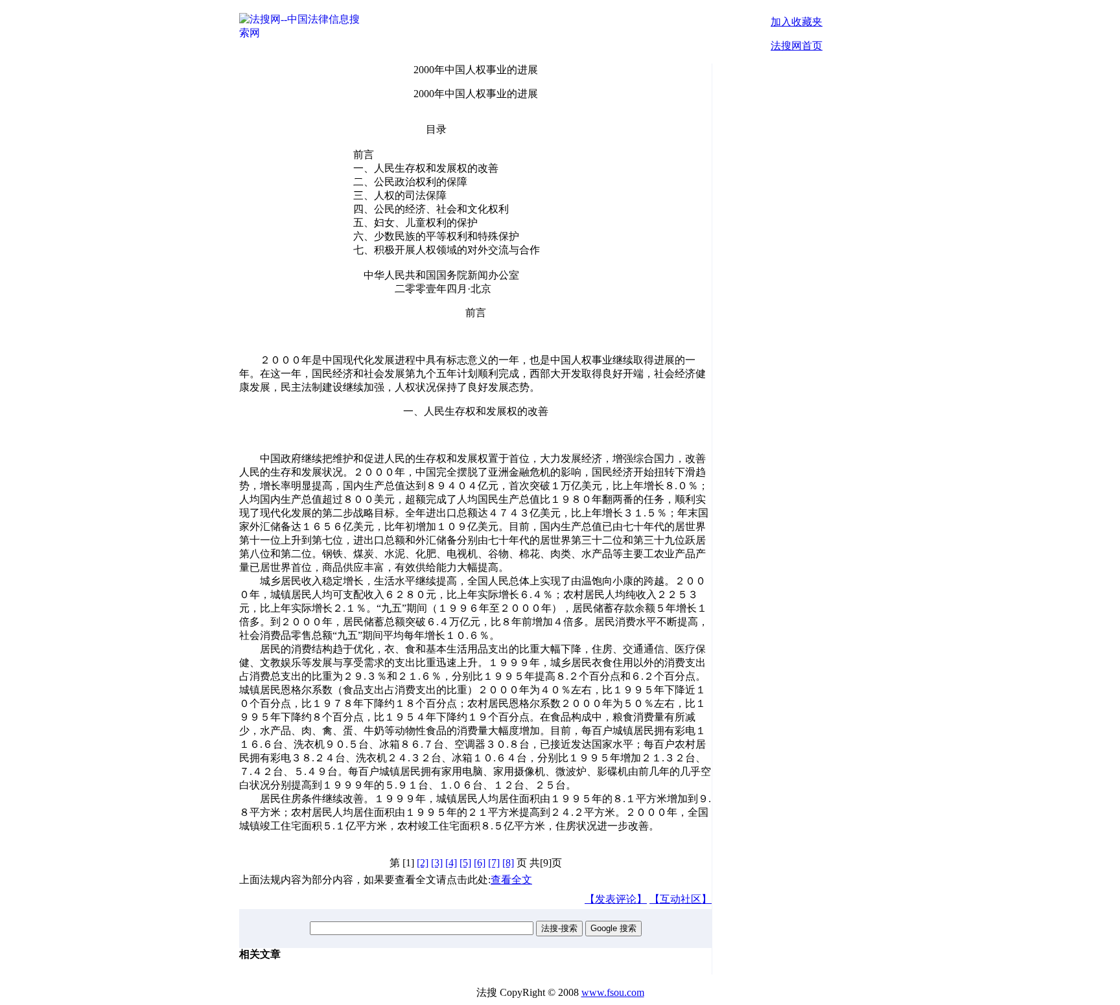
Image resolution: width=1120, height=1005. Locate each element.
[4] (451, 862)
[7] (494, 862)
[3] (437, 862)
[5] (465, 862)
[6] (479, 862)
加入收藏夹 (796, 21)
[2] (422, 862)
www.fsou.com (612, 992)
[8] (508, 862)
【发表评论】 (616, 899)
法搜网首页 (796, 45)
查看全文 (511, 879)
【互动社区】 (680, 899)
